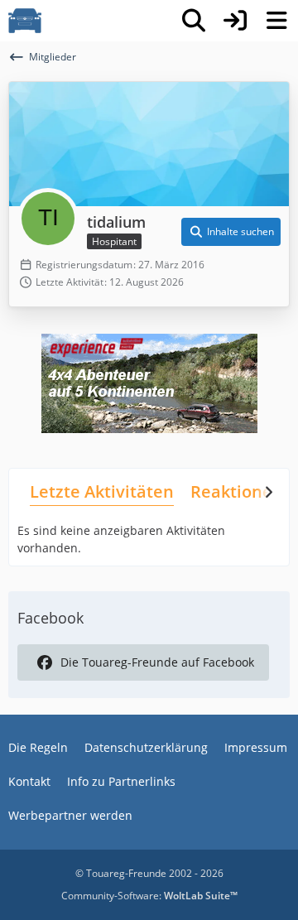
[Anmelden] (235, 20)
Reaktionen (236, 491)
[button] (231, 232)
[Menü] (276, 20)
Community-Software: (149, 896)
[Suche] (193, 20)
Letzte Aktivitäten (102, 491)
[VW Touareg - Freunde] (25, 20)
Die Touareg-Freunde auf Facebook (157, 662)
